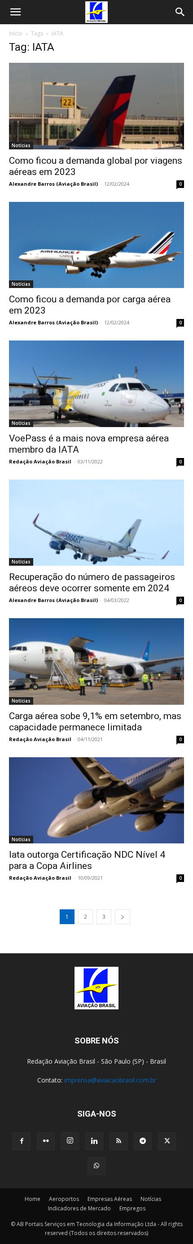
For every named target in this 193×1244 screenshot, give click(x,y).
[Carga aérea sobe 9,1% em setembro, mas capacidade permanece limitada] (96, 661)
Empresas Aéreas (110, 1199)
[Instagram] (70, 1141)
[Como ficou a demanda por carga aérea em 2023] (96, 245)
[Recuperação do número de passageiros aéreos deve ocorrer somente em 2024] (96, 523)
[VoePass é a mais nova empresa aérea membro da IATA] (96, 383)
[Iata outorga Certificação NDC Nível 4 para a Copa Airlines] (96, 800)
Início (15, 33)
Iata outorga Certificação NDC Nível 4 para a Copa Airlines (87, 860)
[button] (15, 12)
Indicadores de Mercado (79, 1208)
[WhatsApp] (96, 1166)
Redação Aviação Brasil (40, 461)
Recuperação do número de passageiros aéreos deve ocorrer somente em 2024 (92, 583)
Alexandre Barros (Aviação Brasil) (53, 183)
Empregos (132, 1208)
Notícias (21, 145)
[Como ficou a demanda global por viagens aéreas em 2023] (96, 106)
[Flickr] (46, 1141)
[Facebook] (22, 1141)
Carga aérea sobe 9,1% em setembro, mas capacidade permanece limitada (95, 722)
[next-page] (122, 916)
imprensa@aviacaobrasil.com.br (110, 1080)
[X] (167, 1141)
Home (32, 1199)
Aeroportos (64, 1199)
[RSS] (118, 1141)
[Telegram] (143, 1141)
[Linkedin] (94, 1141)
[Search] (180, 12)
